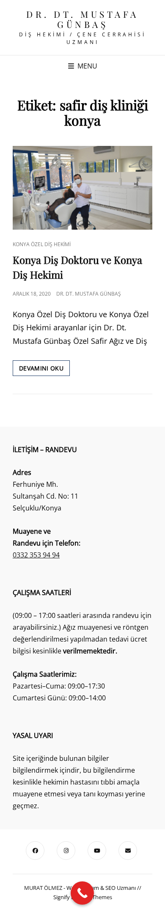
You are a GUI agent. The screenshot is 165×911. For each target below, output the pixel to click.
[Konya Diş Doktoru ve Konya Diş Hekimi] (82, 188)
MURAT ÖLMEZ (43, 888)
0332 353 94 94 (36, 555)
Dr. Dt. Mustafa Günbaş (82, 19)
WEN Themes (95, 897)
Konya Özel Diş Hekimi (42, 244)
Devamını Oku (44, 370)
